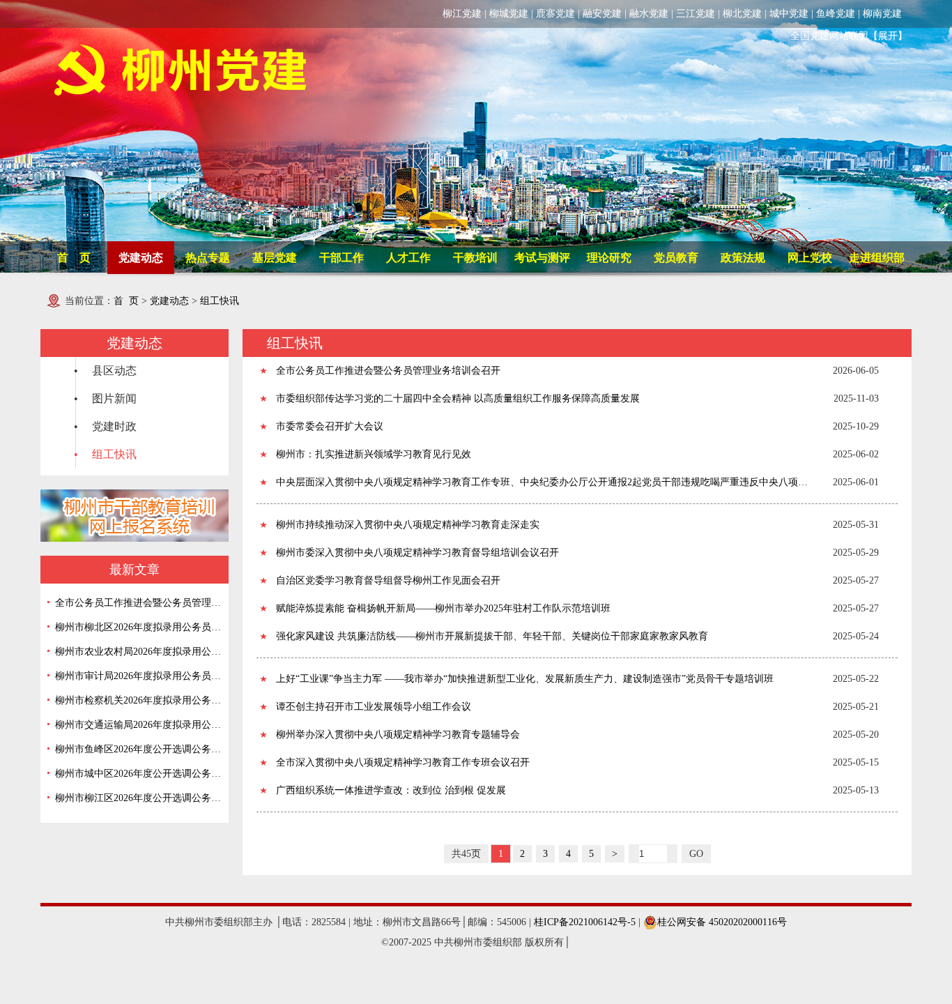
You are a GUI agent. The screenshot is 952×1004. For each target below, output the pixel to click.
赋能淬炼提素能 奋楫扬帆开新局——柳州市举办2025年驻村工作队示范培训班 (443, 608)
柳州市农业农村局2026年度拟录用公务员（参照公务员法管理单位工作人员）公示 (138, 651)
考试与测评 (542, 258)
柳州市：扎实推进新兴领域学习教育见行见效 (373, 454)
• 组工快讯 (105, 454)
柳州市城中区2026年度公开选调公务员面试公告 (138, 773)
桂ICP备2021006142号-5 (585, 922)
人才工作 (408, 258)
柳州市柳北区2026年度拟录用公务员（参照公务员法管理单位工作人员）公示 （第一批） (138, 627)
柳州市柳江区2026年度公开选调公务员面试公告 (138, 798)
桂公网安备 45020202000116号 (722, 922)
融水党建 (648, 13)
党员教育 (676, 258)
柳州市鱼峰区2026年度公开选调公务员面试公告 (138, 749)
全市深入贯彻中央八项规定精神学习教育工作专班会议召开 (403, 762)
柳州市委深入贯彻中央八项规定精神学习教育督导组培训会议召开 (417, 552)
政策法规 (743, 258)
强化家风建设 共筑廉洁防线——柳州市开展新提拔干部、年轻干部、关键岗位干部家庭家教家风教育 (492, 636)
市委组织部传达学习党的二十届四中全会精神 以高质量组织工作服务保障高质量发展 (458, 398)
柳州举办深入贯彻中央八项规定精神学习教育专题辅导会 (398, 734)
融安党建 (602, 13)
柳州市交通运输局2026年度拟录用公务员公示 (138, 725)
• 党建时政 (105, 426)
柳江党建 (462, 13)
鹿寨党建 (555, 13)
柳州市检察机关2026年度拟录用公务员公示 (138, 700)
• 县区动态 (105, 370)
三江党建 (695, 13)
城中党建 (788, 13)
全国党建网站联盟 (829, 36)
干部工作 (341, 258)
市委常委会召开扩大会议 (329, 426)
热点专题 (207, 258)
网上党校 (810, 258)
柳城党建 (508, 13)
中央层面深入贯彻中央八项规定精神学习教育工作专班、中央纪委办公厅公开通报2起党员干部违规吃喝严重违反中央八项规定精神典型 (545, 482)
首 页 (74, 258)
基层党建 (274, 258)
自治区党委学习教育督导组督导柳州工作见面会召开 (388, 580)
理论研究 (609, 258)
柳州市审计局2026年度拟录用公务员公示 (138, 676)
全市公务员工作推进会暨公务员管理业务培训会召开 (138, 603)
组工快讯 (219, 301)
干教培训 (475, 258)
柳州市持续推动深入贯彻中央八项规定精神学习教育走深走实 (407, 524)
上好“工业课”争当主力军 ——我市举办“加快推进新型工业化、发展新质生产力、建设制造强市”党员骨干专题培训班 (525, 679)
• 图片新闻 (105, 398)
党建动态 (140, 258)
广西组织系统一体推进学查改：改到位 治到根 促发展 (391, 790)
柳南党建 (882, 13)
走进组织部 (877, 258)
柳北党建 (742, 13)
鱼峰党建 (835, 13)
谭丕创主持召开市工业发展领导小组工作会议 (373, 706)
